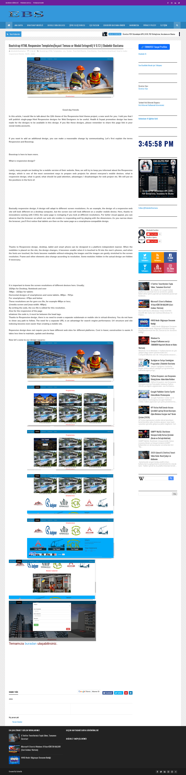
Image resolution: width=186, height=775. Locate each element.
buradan (31, 643)
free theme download (107, 51)
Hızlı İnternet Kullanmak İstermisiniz (151, 105)
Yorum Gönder (17, 721)
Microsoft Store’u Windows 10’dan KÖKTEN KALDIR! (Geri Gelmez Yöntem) (162, 304)
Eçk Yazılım (94, 25)
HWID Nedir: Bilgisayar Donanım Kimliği (36, 757)
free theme (92, 51)
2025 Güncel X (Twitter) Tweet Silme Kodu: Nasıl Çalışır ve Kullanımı (163, 456)
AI (168, 34)
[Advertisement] (70, 668)
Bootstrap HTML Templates (51, 51)
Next (174, 177)
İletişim (164, 25)
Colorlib (19, 771)
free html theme (79, 51)
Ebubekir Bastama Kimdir (114, 25)
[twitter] (179, 2)
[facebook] (168, 2)
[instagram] (171, 2)
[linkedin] (175, 2)
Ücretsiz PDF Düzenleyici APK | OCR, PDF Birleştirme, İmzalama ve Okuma (131, 34)
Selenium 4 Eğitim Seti (12, 3)
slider (33, 54)
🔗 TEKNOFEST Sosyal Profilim (154, 47)
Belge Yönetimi (96, 34)
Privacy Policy (149, 25)
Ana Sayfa (19, 25)
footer (69, 51)
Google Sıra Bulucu (56, 25)
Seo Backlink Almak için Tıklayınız (150, 65)
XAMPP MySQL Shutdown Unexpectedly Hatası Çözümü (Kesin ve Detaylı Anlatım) (162, 435)
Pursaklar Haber (38, 3)
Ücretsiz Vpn (143, 88)
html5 (27, 54)
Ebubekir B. (142, 53)
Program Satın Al (25, 3)
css (64, 51)
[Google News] (89, 691)
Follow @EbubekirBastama (148, 207)
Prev (141, 177)
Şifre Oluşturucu (77, 25)
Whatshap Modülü (35, 25)
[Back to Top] (175, 771)
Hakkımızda (134, 25)
